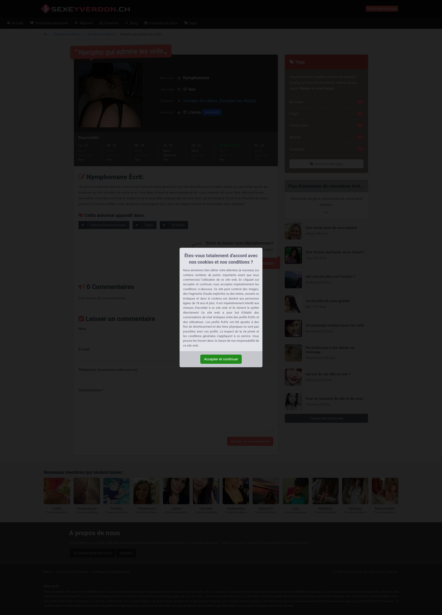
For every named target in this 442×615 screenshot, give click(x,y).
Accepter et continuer (221, 359)
